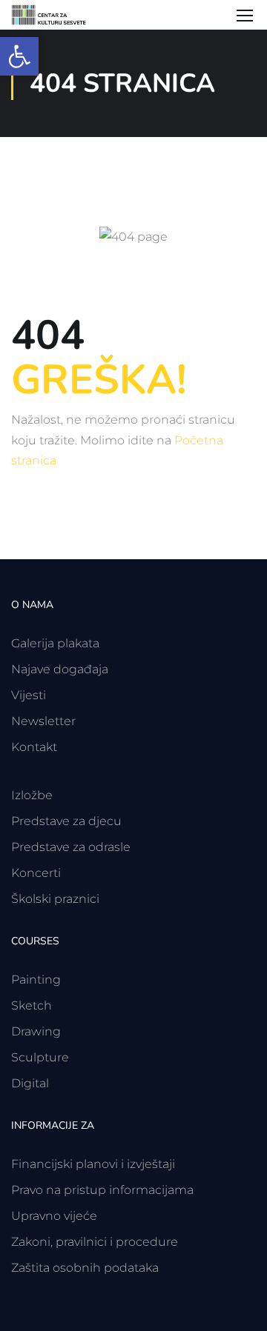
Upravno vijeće (54, 1216)
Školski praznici (55, 899)
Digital (30, 1083)
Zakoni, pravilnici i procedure (94, 1242)
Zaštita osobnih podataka (85, 1268)
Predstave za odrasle (71, 847)
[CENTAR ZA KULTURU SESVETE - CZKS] (55, 15)
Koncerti (36, 873)
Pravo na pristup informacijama (102, 1190)
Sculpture (40, 1057)
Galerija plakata (55, 643)
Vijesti (28, 695)
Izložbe (32, 795)
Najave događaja (59, 669)
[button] (19, 56)
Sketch (31, 1005)
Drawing (36, 1031)
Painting (36, 980)
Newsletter (43, 721)
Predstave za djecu (66, 821)
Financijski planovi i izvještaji (93, 1164)
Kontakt (34, 747)
